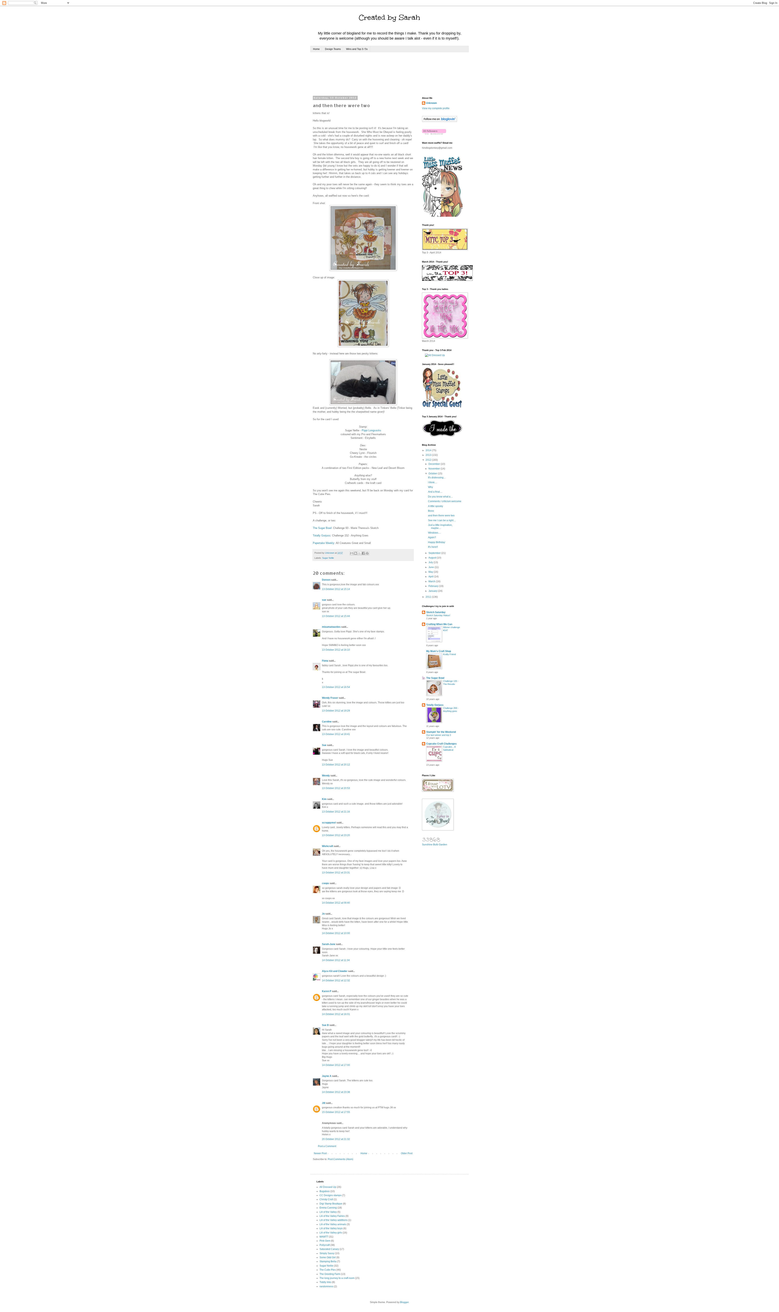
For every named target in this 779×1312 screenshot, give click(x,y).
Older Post (406, 1153)
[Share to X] (359, 553)
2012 (429, 460)
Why (430, 487)
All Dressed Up (328, 1187)
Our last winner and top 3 (438, 735)
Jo (323, 913)
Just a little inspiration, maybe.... (440, 526)
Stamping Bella (328, 1261)
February (433, 586)
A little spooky (435, 506)
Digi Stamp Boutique (331, 1203)
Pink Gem (325, 1240)
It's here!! (433, 547)
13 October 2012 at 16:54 (336, 687)
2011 (429, 596)
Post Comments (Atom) (340, 1159)
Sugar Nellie (328, 558)
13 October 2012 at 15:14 (336, 589)
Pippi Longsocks (371, 430)
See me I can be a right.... (442, 520)
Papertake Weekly (323, 543)
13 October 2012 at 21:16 (336, 811)
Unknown (431, 103)
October (433, 473)
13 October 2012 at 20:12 (336, 764)
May (431, 571)
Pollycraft (325, 1245)
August (432, 557)
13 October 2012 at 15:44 (336, 616)
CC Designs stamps (330, 1195)
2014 (429, 450)
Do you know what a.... (440, 496)
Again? (432, 537)
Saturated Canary (329, 1249)
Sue (324, 745)
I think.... (432, 482)
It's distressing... (436, 477)
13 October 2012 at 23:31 (336, 872)
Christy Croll (326, 1199)
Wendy (326, 775)
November (434, 468)
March (432, 581)
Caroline (327, 721)
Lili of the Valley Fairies (332, 1216)
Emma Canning (328, 1207)
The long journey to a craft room (337, 1278)
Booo (431, 510)
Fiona (325, 660)
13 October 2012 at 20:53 (336, 788)
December (434, 464)
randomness (326, 1286)
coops (325, 883)
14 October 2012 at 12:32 (336, 980)
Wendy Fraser (330, 697)
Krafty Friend (449, 654)
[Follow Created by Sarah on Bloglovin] (439, 121)
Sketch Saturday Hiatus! (438, 615)
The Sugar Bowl (322, 528)
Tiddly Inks (325, 1282)
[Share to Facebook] (363, 553)
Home (316, 49)
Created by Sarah (389, 17)
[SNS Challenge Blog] (442, 435)
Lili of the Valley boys (331, 1228)
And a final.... (435, 491)
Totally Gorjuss (321, 535)
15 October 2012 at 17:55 (336, 1112)
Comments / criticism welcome (444, 501)
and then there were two (441, 515)
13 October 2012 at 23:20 (336, 835)
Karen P (326, 991)
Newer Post (320, 1153)
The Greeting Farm (330, 1274)
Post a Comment (327, 1146)
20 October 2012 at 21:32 (336, 1139)
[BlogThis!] (356, 553)
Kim (324, 799)
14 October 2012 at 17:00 (336, 1065)
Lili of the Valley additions (334, 1220)
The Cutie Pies (328, 1269)
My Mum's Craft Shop (438, 651)
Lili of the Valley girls (331, 1232)
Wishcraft (327, 846)
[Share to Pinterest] (367, 553)
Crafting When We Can (439, 624)
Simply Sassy (327, 1253)
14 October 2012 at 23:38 (336, 1092)
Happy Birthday (436, 542)
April (431, 576)
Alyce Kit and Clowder (335, 971)
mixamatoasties (331, 626)
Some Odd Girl (328, 1257)
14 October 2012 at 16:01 (336, 1014)
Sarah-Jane (328, 944)
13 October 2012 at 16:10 (336, 649)
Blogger (404, 1302)
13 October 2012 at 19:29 (336, 710)
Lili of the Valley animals (333, 1224)
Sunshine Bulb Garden (434, 844)
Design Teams (333, 49)
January (433, 591)
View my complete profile (436, 108)
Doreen (326, 579)
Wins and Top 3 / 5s (357, 49)
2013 (429, 455)
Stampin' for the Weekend (441, 732)
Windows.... (434, 532)
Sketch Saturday (435, 612)
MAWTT (324, 1236)
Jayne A (326, 1076)
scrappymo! (329, 822)
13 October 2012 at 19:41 (336, 734)
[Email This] (352, 553)
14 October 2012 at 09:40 (336, 902)
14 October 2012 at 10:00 (336, 933)
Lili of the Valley (328, 1212)
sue (324, 599)
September (434, 553)
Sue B (325, 1025)
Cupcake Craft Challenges (441, 743)
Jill (323, 1103)
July (431, 562)
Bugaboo (325, 1191)
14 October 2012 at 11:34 (336, 960)
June (431, 567)
